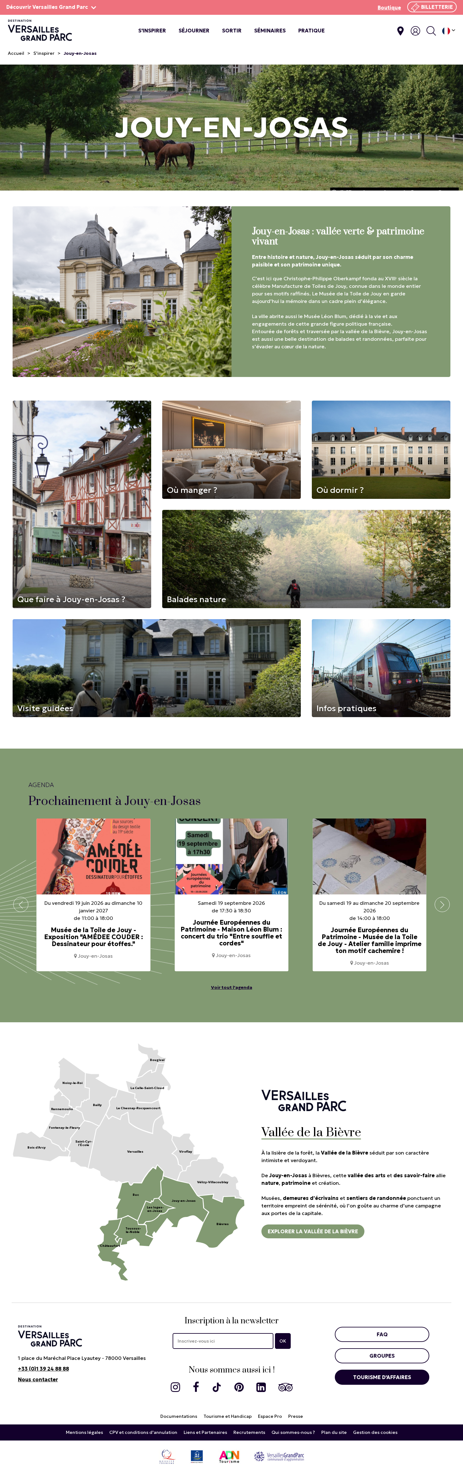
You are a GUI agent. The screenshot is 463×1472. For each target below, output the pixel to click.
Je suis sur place (400, 31)
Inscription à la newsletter (232, 1321)
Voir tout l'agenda (231, 987)
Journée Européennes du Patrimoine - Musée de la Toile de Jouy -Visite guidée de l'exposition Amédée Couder (369, 940)
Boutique (389, 7)
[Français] (448, 31)
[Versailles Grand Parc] (279, 1456)
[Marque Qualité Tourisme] (167, 1456)
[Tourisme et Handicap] (196, 1456)
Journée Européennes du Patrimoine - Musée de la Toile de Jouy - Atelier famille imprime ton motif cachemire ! (231, 940)
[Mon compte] (415, 31)
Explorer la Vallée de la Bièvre (313, 1231)
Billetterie (437, 7)
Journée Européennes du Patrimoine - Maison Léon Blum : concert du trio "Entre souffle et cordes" (93, 932)
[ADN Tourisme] (229, 1456)
